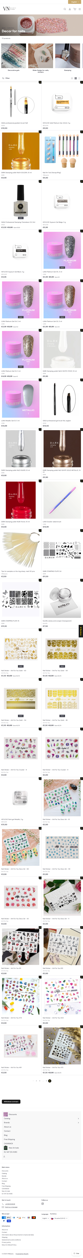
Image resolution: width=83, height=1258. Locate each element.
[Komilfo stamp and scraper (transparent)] (62, 603)
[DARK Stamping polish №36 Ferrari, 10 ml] (21, 504)
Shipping (4, 1237)
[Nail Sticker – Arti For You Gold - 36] (62, 703)
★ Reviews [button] (81, 631)
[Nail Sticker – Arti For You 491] (21, 1050)
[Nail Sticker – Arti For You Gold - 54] (21, 703)
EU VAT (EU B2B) (7, 1194)
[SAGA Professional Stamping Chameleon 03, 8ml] (21, 205)
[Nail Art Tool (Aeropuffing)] (62, 155)
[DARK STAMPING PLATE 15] (21, 603)
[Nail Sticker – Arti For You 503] (62, 1000)
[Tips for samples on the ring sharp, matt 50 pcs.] (21, 554)
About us (5, 1178)
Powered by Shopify (22, 1254)
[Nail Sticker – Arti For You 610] (62, 951)
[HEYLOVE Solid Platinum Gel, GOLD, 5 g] (62, 105)
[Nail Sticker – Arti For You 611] (21, 951)
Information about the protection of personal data (18, 1235)
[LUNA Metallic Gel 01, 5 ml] (21, 403)
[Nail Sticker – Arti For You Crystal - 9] (21, 752)
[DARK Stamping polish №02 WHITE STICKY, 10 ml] (62, 354)
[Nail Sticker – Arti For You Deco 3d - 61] (62, 802)
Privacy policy (6, 1242)
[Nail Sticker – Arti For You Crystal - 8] (62, 752)
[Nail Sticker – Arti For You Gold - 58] (62, 653)
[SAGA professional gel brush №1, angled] (62, 403)
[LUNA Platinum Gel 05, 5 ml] (62, 254)
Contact (4, 1181)
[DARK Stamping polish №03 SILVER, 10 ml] (21, 453)
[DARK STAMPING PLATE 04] (62, 554)
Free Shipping (6, 1186)
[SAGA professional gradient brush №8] (21, 105)
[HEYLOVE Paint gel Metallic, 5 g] (21, 802)
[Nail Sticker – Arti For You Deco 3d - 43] (21, 901)
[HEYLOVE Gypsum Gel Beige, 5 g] (62, 205)
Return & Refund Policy (9, 1245)
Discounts (5, 1171)
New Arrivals (6, 1191)
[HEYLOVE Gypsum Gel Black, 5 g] (21, 254)
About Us (5, 1230)
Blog (3, 1183)
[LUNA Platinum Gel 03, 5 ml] (62, 304)
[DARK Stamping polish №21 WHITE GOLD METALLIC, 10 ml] (62, 454)
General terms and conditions (11, 1240)
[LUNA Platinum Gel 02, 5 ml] (21, 354)
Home (3, 28)
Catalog (4, 1173)
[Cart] (74, 9)
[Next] (49, 1081)
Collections (10, 28)
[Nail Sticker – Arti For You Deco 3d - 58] (62, 852)
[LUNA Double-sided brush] (62, 504)
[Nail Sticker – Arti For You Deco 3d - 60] (21, 852)
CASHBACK (5, 1189)
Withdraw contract (11, 1102)
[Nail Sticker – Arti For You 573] (21, 1000)
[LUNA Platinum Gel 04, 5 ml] (21, 304)
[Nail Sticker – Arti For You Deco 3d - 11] (62, 901)
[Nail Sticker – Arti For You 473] (62, 1050)
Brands (4, 1176)
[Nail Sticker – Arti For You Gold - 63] (21, 653)
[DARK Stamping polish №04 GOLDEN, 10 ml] (21, 155)
